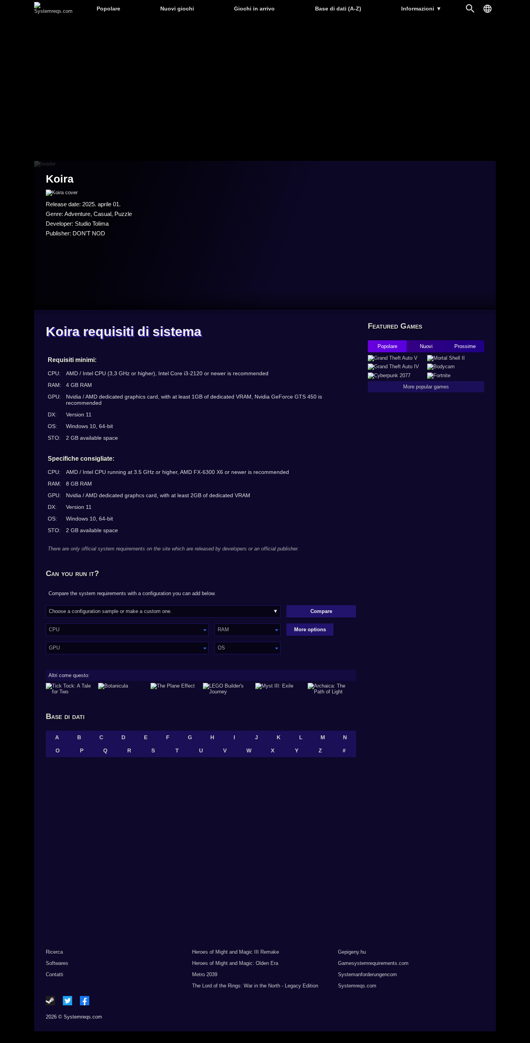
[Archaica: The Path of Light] (332, 689)
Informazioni (421, 8)
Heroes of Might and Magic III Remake (235, 952)
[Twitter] (67, 1000)
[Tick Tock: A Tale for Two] (70, 689)
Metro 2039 (204, 974)
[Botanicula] (122, 689)
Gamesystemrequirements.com (373, 963)
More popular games (426, 387)
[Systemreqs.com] (53, 11)
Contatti (54, 974)
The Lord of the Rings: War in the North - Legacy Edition (255, 986)
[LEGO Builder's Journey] (227, 689)
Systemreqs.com (357, 986)
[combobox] (127, 629)
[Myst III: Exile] (279, 689)
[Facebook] (84, 1000)
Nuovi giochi (177, 8)
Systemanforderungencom (367, 974)
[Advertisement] (265, 89)
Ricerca (54, 952)
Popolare (108, 8)
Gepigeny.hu (352, 952)
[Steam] (50, 1000)
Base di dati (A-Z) (338, 8)
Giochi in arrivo (254, 8)
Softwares (57, 963)
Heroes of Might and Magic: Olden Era (235, 963)
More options (310, 629)
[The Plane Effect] (175, 689)
